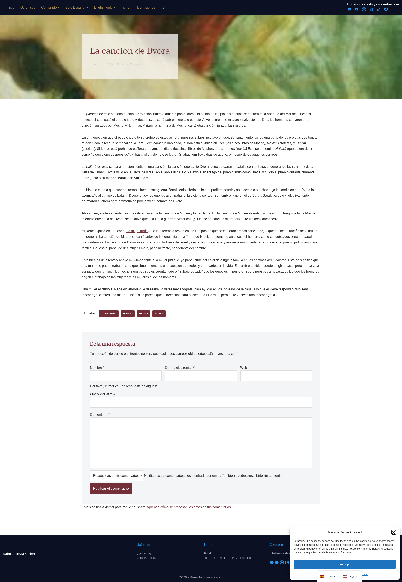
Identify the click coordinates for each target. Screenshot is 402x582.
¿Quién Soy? (144, 553)
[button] (394, 532)
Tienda (126, 7)
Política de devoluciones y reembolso (227, 557)
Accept (345, 564)
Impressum (362, 574)
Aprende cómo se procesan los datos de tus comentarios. (189, 507)
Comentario (100, 414)
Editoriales (137, 64)
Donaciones (146, 7)
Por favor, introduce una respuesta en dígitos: (123, 386)
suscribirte (255, 475)
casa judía (108, 313)
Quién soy (27, 7)
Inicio (10, 7)
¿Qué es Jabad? (146, 557)
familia (128, 313)
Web (243, 367)
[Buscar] (162, 7)
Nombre (97, 367)
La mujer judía (137, 231)
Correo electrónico (180, 367)
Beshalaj (122, 64)
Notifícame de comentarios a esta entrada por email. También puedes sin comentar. (213, 475)
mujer (159, 313)
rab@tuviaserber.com (383, 4)
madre (143, 313)
